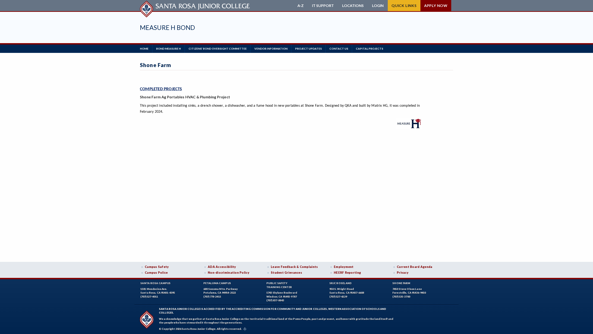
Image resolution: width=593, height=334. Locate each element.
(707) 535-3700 (401, 296)
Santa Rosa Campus (155, 283)
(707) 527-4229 (338, 296)
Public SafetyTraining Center (279, 285)
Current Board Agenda (414, 267)
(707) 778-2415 (212, 296)
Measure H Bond (167, 27)
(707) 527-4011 (149, 296)
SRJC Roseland (340, 283)
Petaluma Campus (217, 283)
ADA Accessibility (222, 267)
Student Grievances (286, 272)
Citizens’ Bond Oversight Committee (218, 48)
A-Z (300, 5)
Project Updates (308, 48)
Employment (344, 267)
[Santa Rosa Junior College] (195, 5)
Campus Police (156, 272)
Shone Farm (401, 283)
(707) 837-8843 (275, 300)
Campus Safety (157, 267)
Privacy (402, 272)
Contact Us (338, 48)
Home (144, 48)
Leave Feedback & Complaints (294, 267)
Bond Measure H (168, 48)
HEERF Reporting (347, 272)
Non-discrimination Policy (228, 272)
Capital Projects (369, 48)
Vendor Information (270, 48)
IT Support (323, 5)
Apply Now (436, 5)
